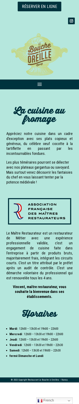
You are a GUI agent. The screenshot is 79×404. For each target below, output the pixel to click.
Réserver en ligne (39, 6)
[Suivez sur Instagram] (71, 21)
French (48, 400)
